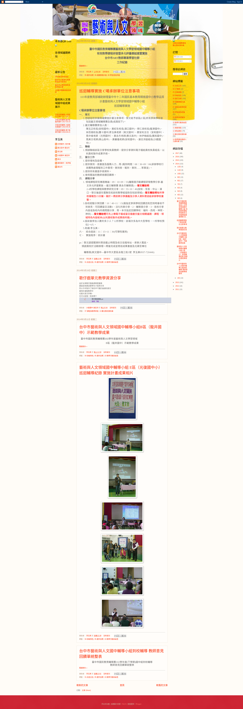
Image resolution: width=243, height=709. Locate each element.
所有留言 (179, 61)
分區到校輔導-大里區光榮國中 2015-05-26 (62, 126)
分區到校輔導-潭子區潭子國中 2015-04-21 (62, 131)
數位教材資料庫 (178, 45)
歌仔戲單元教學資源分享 (100, 277)
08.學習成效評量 (114, 75)
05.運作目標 (89, 75)
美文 (59, 159)
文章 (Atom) (86, 690)
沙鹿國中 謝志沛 (64, 155)
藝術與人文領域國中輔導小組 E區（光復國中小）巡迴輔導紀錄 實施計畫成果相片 (182, 253)
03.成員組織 (177, 92)
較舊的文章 (162, 685)
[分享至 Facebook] (121, 71)
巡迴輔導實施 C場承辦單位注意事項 (109, 90)
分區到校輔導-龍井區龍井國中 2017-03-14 (62, 121)
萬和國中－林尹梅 (64, 163)
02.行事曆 (176, 89)
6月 (178, 188)
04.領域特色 (89, 356)
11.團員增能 (177, 128)
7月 (178, 184)
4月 (178, 195)
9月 (178, 177)
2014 (177, 164)
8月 (178, 181)
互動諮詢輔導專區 (179, 43)
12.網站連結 (177, 131)
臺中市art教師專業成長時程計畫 (62, 86)
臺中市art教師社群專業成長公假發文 (62, 81)
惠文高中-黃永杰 (64, 148)
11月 (179, 170)
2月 (178, 278)
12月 (179, 167)
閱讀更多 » (83, 66)
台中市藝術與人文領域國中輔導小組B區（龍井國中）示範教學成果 (182, 238)
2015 (177, 160)
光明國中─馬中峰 (64, 144)
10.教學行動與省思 (111, 262)
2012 (177, 286)
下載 (97, 301)
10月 (179, 174)
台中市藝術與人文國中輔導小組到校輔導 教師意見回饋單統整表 (182, 268)
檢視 (93, 301)
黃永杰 (60, 167)
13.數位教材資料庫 (106, 311)
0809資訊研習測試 (61, 77)
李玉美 (60, 152)
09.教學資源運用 (179, 117)
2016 (177, 157)
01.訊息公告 (89, 262)
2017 (177, 153)
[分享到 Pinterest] (124, 71)
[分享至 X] (119, 71)
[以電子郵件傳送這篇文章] (114, 71)
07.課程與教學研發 (91, 311)
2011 (177, 289)
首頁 (122, 685)
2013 (177, 282)
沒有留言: (106, 72)
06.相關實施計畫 (101, 75)
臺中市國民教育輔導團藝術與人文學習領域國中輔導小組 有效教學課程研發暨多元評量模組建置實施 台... (182, 209)
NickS (124, 704)
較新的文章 (82, 685)
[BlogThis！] (117, 71)
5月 (178, 191)
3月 (178, 198)
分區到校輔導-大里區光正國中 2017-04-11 (62, 115)
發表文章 (179, 57)
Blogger (138, 704)
